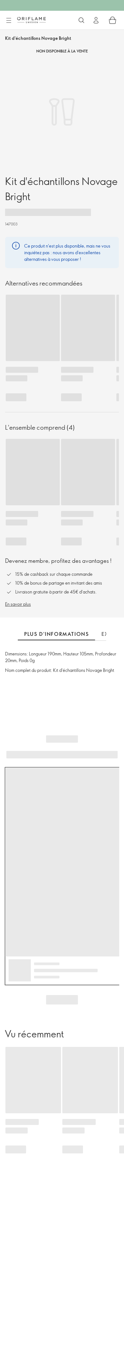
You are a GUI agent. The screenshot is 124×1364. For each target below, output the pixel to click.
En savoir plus (18, 604)
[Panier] (112, 20)
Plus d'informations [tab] (56, 633)
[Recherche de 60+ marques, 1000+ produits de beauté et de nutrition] (81, 20)
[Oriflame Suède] (31, 20)
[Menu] (8, 20)
